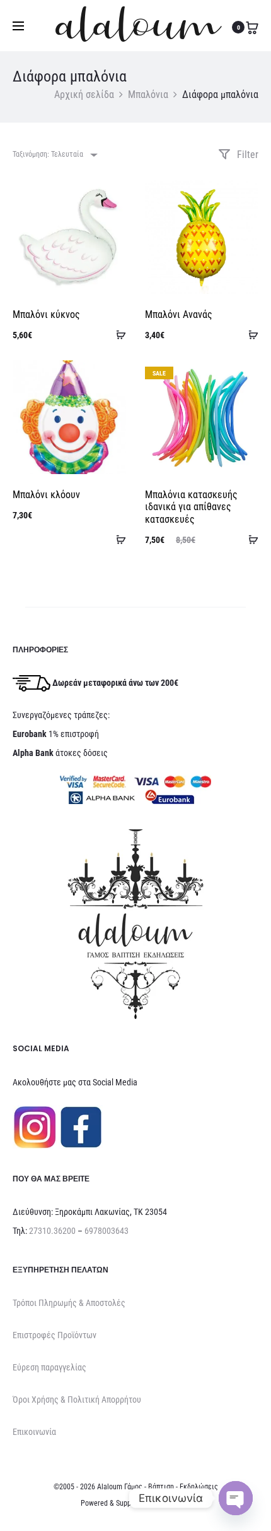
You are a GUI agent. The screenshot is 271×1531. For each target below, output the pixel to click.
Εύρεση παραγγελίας (49, 1367)
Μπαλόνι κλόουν (46, 495)
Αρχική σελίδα (84, 94)
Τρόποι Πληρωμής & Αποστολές (69, 1303)
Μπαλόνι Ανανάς (178, 314)
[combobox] (54, 154)
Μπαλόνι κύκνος (46, 314)
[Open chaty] (236, 1498)
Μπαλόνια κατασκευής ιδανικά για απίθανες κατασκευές (191, 507)
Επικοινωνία (34, 1432)
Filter (246, 155)
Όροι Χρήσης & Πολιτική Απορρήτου (77, 1399)
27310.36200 (52, 1231)
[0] (252, 27)
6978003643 (106, 1231)
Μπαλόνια (148, 94)
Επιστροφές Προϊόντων (54, 1335)
